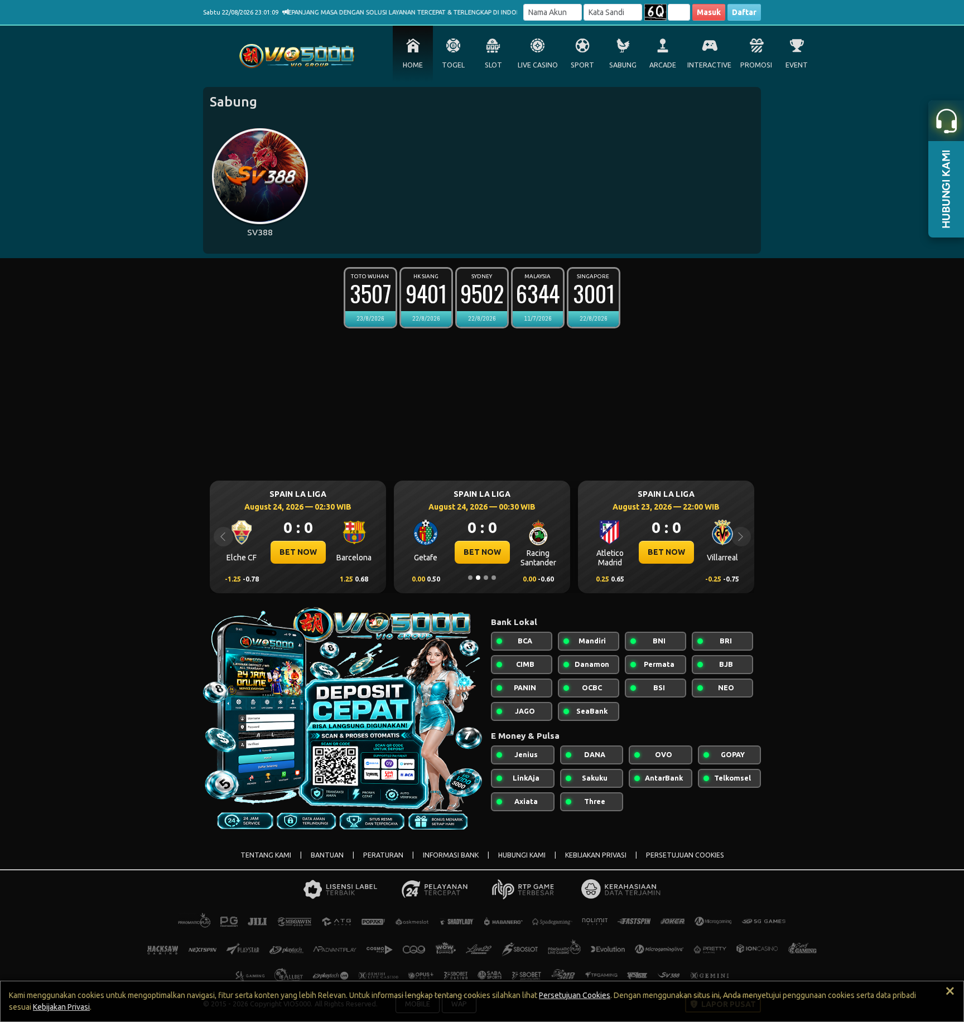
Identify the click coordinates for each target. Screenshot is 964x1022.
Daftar (744, 12)
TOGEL (453, 65)
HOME (413, 65)
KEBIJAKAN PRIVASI (595, 855)
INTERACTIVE (709, 65)
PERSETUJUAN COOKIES (685, 855)
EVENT (796, 65)
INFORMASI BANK (451, 855)
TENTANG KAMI (265, 855)
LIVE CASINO (538, 65)
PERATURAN (383, 855)
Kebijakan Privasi (61, 1006)
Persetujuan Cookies (574, 995)
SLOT (493, 65)
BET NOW (298, 552)
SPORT (582, 65)
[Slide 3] (486, 577)
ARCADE (662, 65)
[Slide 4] (493, 577)
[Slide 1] (470, 577)
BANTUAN (327, 855)
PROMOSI (756, 65)
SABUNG (623, 65)
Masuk (709, 12)
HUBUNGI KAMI (522, 855)
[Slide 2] (478, 577)
